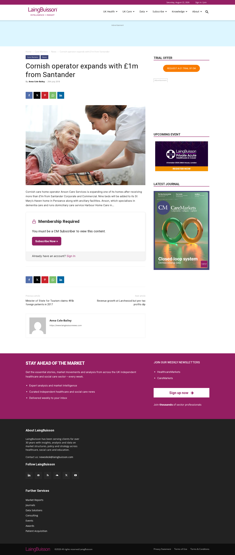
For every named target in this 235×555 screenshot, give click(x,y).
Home (28, 51)
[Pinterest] (44, 95)
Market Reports (34, 500)
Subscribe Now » (46, 241)
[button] (207, 12)
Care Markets (41, 51)
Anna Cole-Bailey (37, 81)
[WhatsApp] (52, 95)
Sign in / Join (201, 2)
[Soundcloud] (57, 475)
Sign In (71, 256)
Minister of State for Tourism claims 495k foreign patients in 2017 (50, 302)
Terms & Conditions (199, 549)
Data (142, 11)
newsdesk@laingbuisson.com (56, 457)
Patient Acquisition (36, 531)
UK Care (127, 11)
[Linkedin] (60, 95)
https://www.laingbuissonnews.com (66, 325)
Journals (30, 505)
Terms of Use (180, 549)
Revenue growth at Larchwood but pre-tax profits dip (121, 302)
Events (29, 520)
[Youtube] (75, 475)
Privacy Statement (162, 549)
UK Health (109, 11)
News (53, 51)
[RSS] (47, 475)
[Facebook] (29, 95)
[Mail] (38, 475)
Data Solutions (34, 510)
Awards (30, 525)
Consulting (32, 515)
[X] (37, 95)
